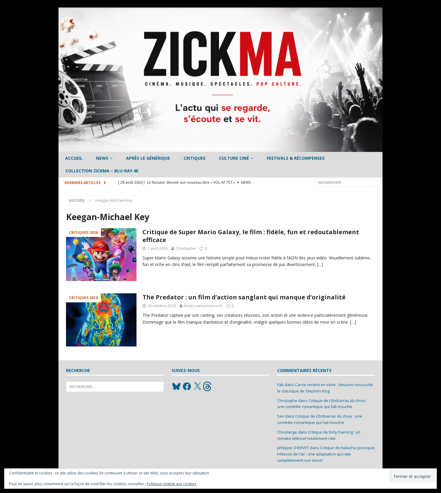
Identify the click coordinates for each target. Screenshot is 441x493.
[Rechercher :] (345, 182)
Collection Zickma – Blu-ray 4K (102, 171)
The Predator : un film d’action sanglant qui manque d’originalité (244, 297)
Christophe (186, 248)
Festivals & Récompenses (296, 158)
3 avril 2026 (157, 248)
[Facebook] (187, 386)
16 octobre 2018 (161, 305)
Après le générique (148, 158)
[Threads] (208, 386)
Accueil (73, 158)
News (102, 158)
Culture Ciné (234, 158)
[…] (320, 264)
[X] (197, 386)
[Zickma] (220, 148)
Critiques (195, 158)
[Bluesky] (176, 386)
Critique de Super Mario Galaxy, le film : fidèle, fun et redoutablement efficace (250, 236)
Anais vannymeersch (203, 305)
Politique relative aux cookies (171, 483)
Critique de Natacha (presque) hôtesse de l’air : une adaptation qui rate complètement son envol (326, 454)
